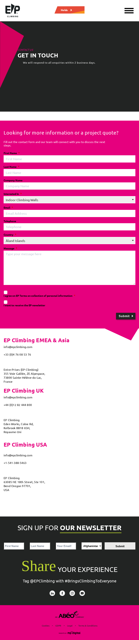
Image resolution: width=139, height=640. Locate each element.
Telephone (10, 221)
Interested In (11, 193)
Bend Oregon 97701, (17, 486)
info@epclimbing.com (18, 347)
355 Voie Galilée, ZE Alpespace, (24, 373)
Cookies (45, 625)
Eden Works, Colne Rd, (18, 424)
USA (6, 490)
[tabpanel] (69, 66)
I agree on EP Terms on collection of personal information (38, 295)
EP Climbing (12, 420)
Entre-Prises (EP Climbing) (21, 369)
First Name (10, 153)
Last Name (10, 166)
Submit (124, 316)
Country (8, 234)
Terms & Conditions (87, 625)
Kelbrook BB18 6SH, (17, 428)
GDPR (58, 625)
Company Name (13, 180)
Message (9, 248)
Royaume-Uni (12, 432)
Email (7, 207)
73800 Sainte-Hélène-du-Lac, (23, 377)
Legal (69, 625)
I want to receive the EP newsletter (24, 305)
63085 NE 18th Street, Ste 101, (24, 482)
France (8, 381)
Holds (64, 9)
